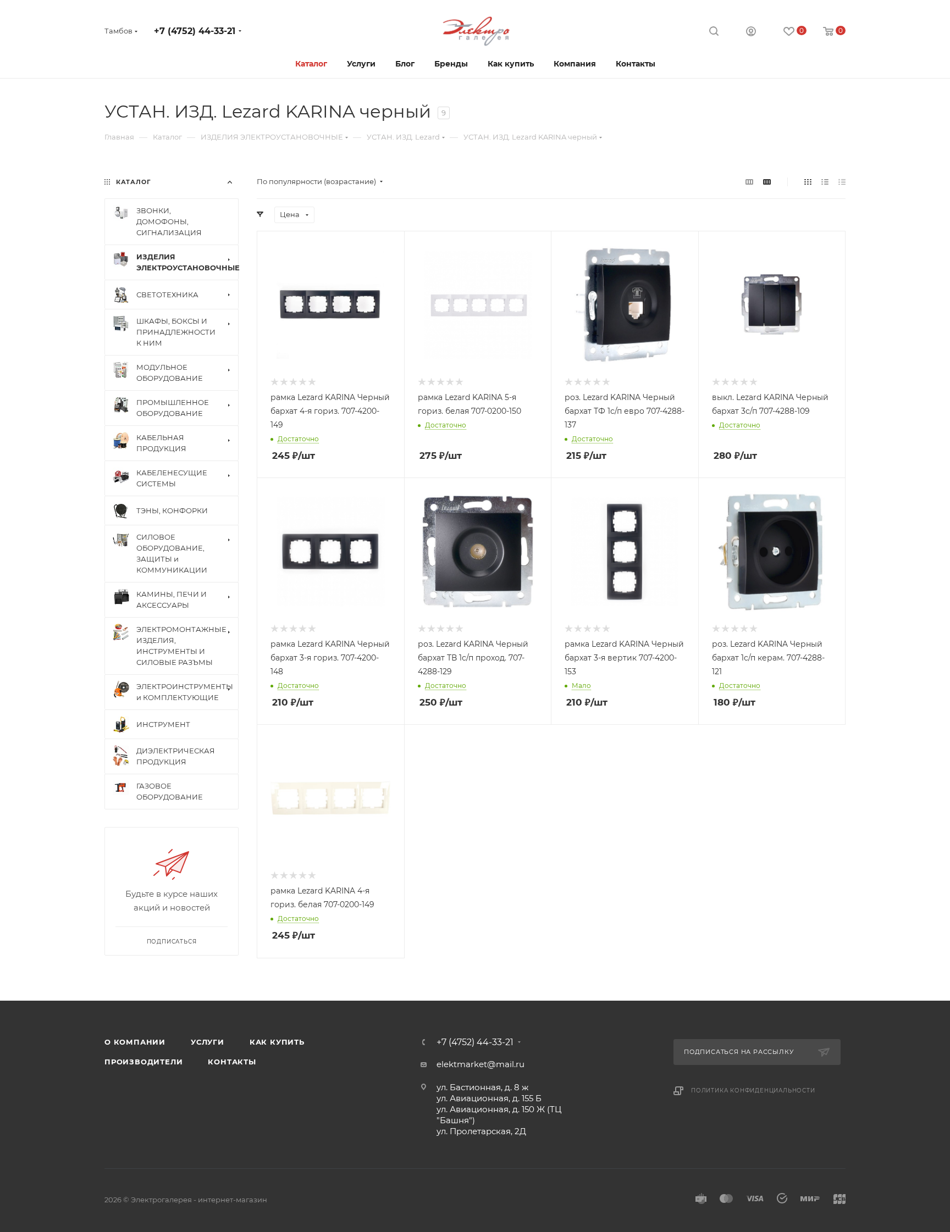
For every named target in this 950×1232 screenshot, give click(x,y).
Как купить (277, 1041)
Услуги (207, 1041)
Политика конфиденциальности (753, 1090)
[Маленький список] (749, 182)
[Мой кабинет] (751, 33)
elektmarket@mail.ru (480, 1064)
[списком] (825, 182)
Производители (143, 1061)
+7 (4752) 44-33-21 (194, 31)
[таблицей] (842, 182)
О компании (134, 1041)
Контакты (232, 1061)
